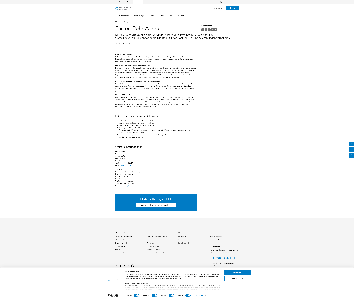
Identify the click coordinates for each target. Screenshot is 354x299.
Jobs (145, 2)
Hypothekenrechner (122, 243)
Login (233, 8)
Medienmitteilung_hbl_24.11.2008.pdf (155, 205)
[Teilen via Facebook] (206, 29)
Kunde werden (234, 2)
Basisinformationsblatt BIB (156, 253)
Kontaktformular (216, 236)
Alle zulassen (237, 272)
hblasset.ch (182, 236)
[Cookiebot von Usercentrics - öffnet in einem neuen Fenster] (113, 295)
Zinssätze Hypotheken (123, 240)
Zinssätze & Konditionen (124, 236)
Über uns (138, 2)
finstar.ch (181, 240)
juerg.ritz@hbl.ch (127, 186)
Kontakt (161, 16)
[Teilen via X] (209, 29)
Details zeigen (198, 295)
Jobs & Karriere (120, 246)
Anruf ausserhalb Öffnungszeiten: (222, 263)
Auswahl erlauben (237, 278)
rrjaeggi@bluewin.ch (128, 165)
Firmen (129, 2)
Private (121, 2)
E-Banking (150, 240)
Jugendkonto (120, 253)
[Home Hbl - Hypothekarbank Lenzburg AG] (125, 9)
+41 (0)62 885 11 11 (223, 257)
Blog (226, 2)
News (170, 16)
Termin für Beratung (154, 246)
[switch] (154, 295)
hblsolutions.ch (183, 243)
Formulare (150, 243)
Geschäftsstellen (216, 240)
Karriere (151, 16)
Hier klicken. (214, 266)
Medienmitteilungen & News (157, 236)
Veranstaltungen (139, 16)
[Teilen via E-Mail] (202, 29)
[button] (351, 144)
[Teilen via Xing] (215, 29)
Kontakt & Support (153, 249)
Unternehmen (124, 16)
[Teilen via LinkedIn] (212, 29)
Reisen (117, 249)
